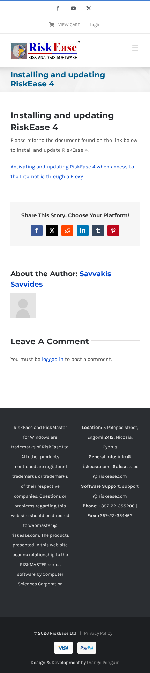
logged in (52, 359)
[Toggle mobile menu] (136, 48)
